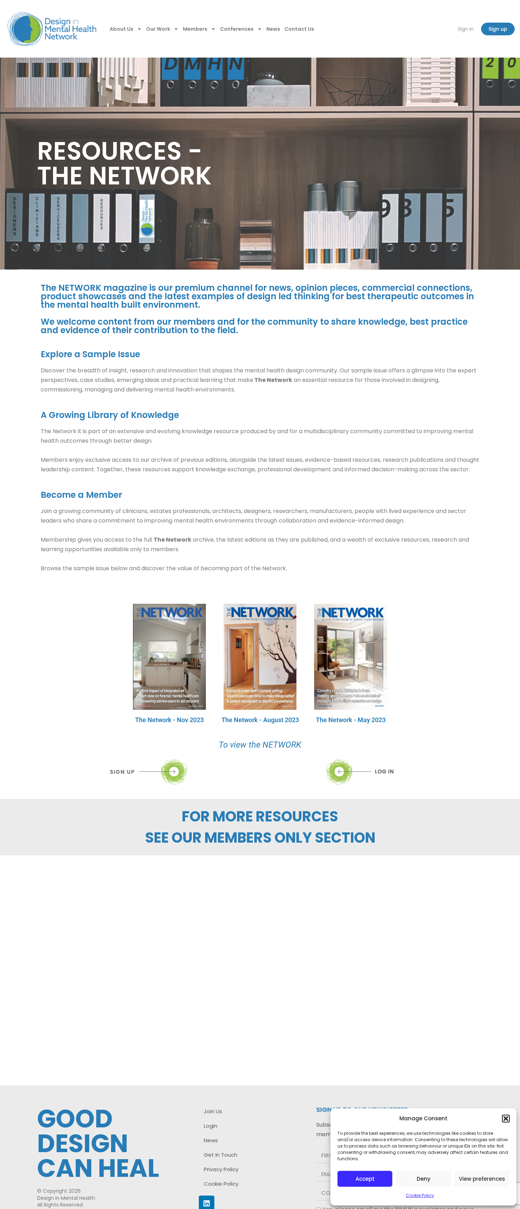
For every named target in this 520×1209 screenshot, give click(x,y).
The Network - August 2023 (260, 720)
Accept (365, 1179)
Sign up (498, 29)
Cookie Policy (420, 1195)
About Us (121, 29)
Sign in (466, 29)
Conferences (237, 29)
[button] (505, 1118)
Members (195, 29)
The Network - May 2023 (351, 720)
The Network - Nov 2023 (169, 720)
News (273, 29)
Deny (424, 1179)
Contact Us (299, 29)
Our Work (158, 29)
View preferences (482, 1179)
